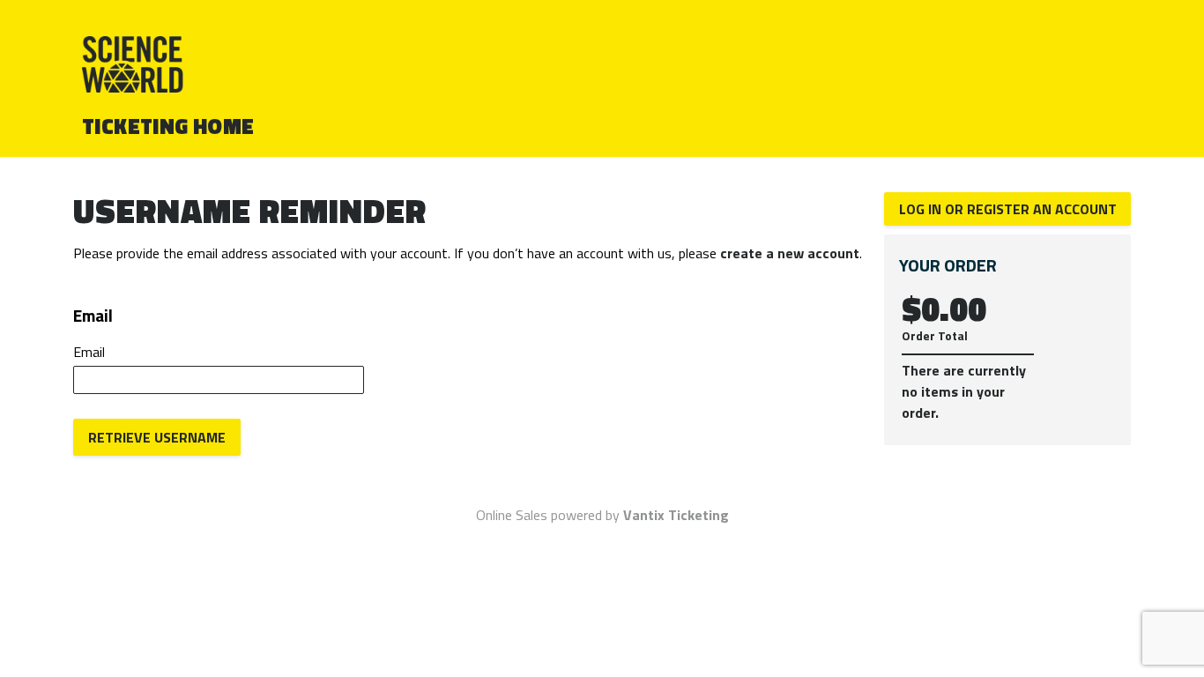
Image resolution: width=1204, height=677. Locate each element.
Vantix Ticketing (676, 514)
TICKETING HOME (168, 126)
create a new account (789, 253)
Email (89, 351)
